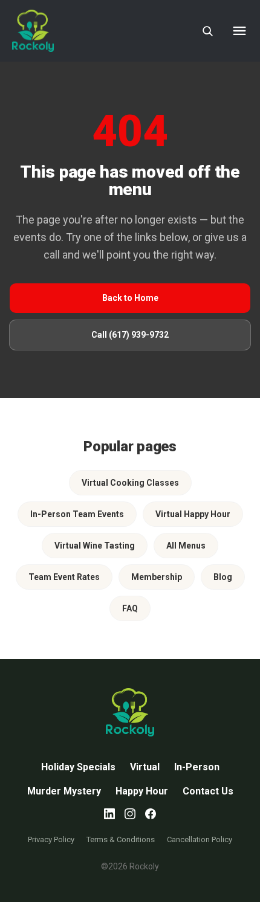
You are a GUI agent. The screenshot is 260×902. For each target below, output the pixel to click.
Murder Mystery (64, 791)
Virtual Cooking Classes (130, 483)
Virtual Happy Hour (192, 514)
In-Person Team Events (77, 514)
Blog (222, 577)
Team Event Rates (64, 577)
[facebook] (150, 813)
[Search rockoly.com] (207, 30)
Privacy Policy (51, 839)
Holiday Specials (78, 767)
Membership (156, 577)
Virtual (145, 767)
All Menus (186, 545)
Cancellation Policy (199, 839)
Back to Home (130, 298)
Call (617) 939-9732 (130, 335)
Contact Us (208, 791)
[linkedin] (109, 813)
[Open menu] (239, 31)
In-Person (196, 767)
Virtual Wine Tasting (94, 545)
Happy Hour (141, 791)
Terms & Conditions (120, 839)
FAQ (130, 608)
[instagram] (130, 813)
